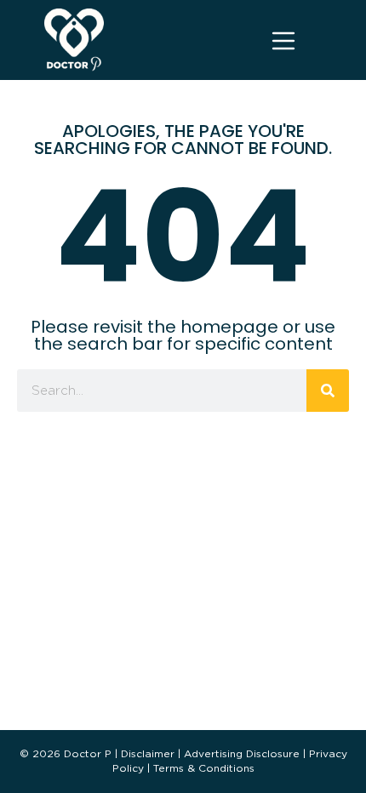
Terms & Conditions (203, 768)
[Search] (327, 390)
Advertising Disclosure (242, 753)
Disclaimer (147, 753)
